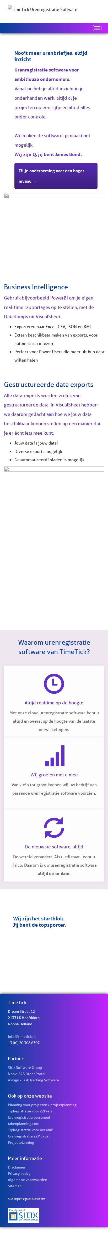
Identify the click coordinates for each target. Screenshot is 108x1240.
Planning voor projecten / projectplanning (42, 1105)
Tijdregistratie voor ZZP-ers (30, 1111)
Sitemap (14, 1186)
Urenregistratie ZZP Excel (29, 1136)
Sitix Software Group (25, 1067)
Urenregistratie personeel (29, 1117)
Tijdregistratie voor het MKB (30, 1130)
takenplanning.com (23, 1123)
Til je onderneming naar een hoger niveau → (51, 176)
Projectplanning (21, 1142)
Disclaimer (16, 1167)
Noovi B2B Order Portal (26, 1073)
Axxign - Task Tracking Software (33, 1080)
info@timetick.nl (22, 1036)
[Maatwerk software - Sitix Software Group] (54, 1215)
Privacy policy (19, 1173)
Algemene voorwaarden (27, 1179)
